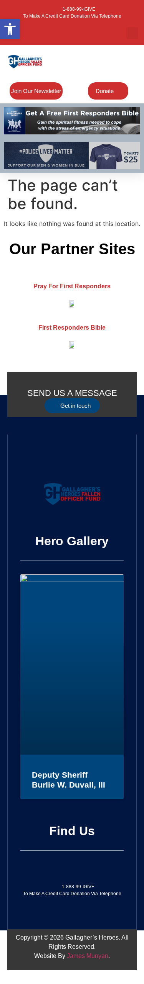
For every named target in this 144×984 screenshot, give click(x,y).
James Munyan (87, 956)
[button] (132, 33)
